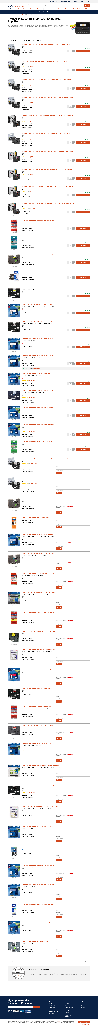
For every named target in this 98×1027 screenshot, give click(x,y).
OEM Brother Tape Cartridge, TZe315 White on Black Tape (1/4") (38, 826)
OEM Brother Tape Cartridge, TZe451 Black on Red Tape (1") (37, 669)
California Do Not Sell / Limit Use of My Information (69, 1015)
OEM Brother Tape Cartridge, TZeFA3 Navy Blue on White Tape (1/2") (39, 271)
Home (9, 14)
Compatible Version (37, 368)
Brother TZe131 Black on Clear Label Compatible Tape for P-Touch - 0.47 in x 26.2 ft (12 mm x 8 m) (46, 61)
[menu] (49, 9)
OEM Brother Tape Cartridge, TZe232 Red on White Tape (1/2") (37, 373)
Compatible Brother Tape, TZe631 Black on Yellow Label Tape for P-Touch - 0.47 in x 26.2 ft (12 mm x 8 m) (48, 458)
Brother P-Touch (22, 14)
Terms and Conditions (68, 1023)
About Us (50, 1003)
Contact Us (67, 1003)
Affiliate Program (52, 1007)
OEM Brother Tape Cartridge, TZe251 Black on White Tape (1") (37, 321)
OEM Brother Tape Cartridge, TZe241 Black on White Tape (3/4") (38, 355)
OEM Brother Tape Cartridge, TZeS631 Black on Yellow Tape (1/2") (38, 612)
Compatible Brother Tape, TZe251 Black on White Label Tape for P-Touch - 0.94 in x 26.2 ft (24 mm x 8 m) (48, 203)
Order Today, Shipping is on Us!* (49, 12)
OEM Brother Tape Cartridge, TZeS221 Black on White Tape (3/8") (38, 553)
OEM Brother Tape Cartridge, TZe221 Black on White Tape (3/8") (38, 407)
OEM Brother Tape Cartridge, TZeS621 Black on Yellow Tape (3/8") (38, 254)
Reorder (82, 1005)
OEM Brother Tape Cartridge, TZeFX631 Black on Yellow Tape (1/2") (39, 631)
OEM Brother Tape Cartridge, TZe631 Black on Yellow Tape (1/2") (38, 288)
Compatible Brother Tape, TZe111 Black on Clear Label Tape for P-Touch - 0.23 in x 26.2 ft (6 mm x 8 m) (47, 115)
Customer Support (65, 1)
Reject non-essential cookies (84, 1024)
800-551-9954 (55, 1)
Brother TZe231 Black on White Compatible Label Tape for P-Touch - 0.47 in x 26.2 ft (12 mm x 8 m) (46, 478)
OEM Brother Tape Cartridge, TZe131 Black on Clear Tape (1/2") (38, 424)
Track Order (75, 1)
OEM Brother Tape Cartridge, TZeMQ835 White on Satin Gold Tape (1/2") (40, 806)
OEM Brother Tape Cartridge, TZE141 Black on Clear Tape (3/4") (38, 884)
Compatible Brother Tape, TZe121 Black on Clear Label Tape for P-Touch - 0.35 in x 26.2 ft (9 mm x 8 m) (47, 79)
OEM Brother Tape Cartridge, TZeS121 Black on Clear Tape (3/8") (38, 498)
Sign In (82, 1)
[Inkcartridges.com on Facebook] (9, 1011)
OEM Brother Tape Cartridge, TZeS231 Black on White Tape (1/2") (38, 220)
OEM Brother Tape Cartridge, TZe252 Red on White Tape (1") (37, 304)
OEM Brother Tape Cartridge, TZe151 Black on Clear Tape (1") (37, 534)
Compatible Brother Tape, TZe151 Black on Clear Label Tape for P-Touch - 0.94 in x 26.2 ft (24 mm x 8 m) (48, 133)
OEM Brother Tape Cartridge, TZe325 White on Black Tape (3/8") (38, 785)
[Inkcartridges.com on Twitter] (11, 1011)
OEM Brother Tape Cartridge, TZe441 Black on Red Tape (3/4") (37, 688)
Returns (66, 1008)
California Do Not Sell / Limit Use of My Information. (17, 1025)
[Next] (12, 962)
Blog (50, 1008)
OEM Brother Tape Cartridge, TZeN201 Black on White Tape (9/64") (38, 592)
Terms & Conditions (68, 1018)
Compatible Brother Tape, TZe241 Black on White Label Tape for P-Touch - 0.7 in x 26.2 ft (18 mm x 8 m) (47, 151)
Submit (59, 473)
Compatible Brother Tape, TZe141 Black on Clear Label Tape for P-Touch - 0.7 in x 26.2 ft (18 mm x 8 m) (47, 169)
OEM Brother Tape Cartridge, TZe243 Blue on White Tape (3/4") (37, 846)
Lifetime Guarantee (52, 1005)
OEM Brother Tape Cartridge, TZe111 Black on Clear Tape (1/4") (37, 941)
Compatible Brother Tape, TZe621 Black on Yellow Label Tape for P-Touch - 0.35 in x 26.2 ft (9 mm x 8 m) (48, 44)
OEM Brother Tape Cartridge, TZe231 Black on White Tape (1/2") (38, 390)
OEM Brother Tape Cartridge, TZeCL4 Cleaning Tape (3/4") (36, 517)
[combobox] (59, 5)
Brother (16, 14)
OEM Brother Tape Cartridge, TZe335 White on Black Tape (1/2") (38, 743)
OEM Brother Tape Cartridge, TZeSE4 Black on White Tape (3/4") (38, 441)
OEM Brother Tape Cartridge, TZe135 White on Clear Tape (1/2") (38, 904)
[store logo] (17, 5)
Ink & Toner (13, 14)
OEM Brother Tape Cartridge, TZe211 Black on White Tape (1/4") (38, 865)
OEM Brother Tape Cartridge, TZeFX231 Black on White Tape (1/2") (38, 237)
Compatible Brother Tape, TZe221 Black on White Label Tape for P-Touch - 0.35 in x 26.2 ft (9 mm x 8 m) (47, 97)
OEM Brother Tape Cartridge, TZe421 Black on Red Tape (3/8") (37, 725)
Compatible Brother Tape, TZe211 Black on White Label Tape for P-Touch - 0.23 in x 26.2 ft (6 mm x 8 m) (47, 186)
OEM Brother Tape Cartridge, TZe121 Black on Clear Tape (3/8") (38, 922)
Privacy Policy (67, 1012)
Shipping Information (69, 1007)
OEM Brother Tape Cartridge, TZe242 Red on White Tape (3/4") (37, 338)
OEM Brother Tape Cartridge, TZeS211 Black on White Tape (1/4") (38, 573)
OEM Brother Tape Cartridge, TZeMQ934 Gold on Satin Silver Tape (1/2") (40, 649)
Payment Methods (68, 1010)
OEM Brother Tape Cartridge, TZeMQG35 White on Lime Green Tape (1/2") (40, 765)
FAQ (65, 1005)
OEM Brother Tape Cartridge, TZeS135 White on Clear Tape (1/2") (38, 706)
